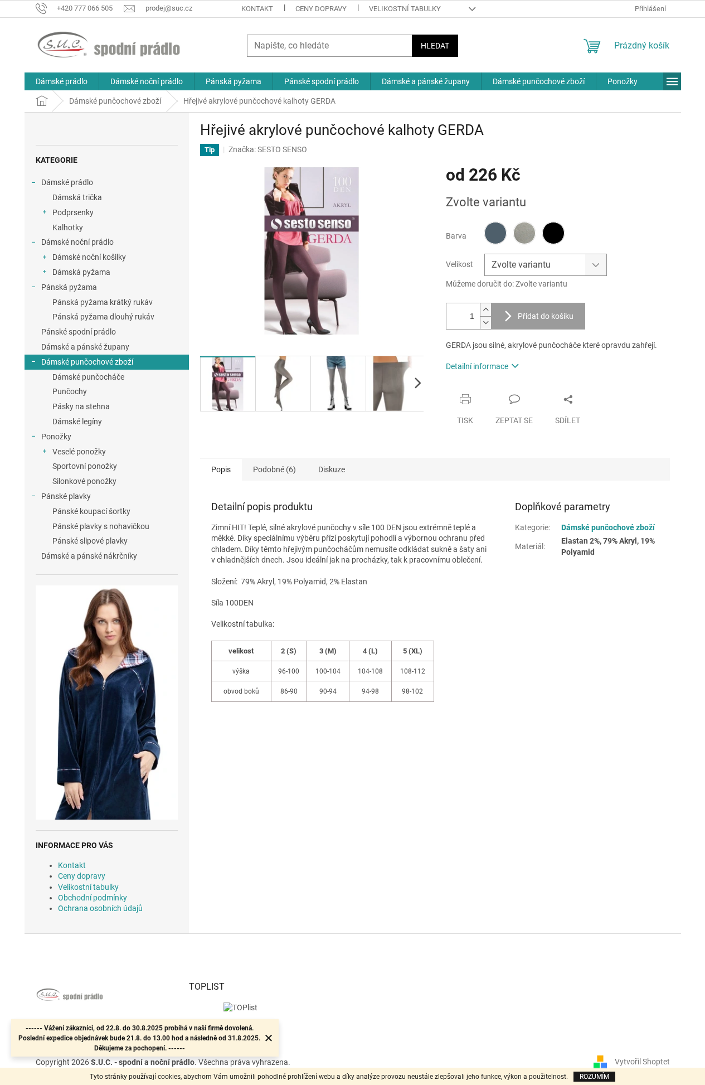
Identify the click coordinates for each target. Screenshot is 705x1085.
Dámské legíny (77, 421)
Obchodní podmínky (92, 897)
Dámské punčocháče (88, 376)
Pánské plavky (66, 496)
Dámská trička (77, 197)
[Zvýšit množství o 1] (485, 309)
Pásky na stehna (81, 406)
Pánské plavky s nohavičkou (100, 526)
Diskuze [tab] (331, 469)
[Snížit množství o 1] (485, 322)
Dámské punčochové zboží (87, 361)
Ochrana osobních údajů (100, 908)
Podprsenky (73, 212)
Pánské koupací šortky (91, 511)
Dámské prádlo (67, 182)
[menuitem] (62, 81)
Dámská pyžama (81, 272)
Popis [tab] (221, 469)
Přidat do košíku (545, 316)
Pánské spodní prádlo (78, 331)
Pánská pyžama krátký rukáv (102, 302)
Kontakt (257, 8)
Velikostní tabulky (405, 8)
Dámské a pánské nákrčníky (89, 555)
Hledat (435, 45)
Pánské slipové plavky (90, 540)
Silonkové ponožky (84, 481)
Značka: (267, 149)
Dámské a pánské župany (85, 346)
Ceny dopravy (321, 8)
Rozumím (594, 1077)
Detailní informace (477, 366)
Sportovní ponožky (84, 466)
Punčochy (69, 391)
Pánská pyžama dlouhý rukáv (103, 316)
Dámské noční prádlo (77, 242)
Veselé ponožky (79, 451)
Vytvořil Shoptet (642, 1061)
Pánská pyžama (69, 287)
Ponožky (56, 436)
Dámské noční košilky (89, 257)
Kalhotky (67, 227)
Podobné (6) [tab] (274, 469)
